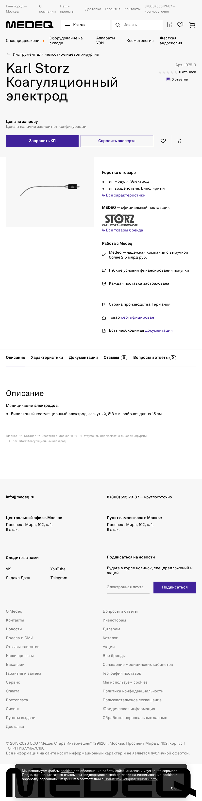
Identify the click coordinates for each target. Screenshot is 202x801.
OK (173, 788)
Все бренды (114, 656)
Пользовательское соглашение (132, 700)
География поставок (122, 674)
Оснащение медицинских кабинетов (138, 665)
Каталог (29, 436)
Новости (14, 629)
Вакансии (15, 665)
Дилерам (111, 629)
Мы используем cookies (125, 683)
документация (159, 331)
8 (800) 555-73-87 (158, 6)
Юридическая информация (129, 709)
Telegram (58, 578)
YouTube (58, 569)
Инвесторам (114, 620)
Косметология (140, 41)
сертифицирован (137, 318)
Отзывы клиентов (22, 647)
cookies (67, 771)
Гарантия (112, 9)
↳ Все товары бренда (122, 230)
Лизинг (12, 709)
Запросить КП (42, 141)
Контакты (132, 9)
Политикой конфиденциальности (131, 779)
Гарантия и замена (23, 674)
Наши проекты (20, 656)
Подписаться (175, 587)
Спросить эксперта (116, 141)
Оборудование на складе (66, 40)
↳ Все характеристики (124, 195)
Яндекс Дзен (18, 578)
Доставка (93, 9)
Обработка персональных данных (135, 718)
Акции (109, 647)
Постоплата (17, 700)
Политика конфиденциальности (133, 691)
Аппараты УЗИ (105, 40)
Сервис (13, 683)
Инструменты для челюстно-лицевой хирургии (113, 436)
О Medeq (14, 612)
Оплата (12, 691)
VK (8, 569)
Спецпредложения (24, 41)
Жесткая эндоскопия (171, 40)
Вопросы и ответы (120, 612)
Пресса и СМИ (19, 638)
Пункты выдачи (20, 718)
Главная (11, 436)
